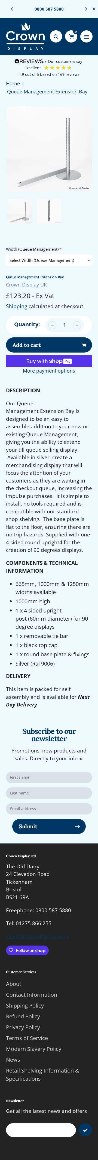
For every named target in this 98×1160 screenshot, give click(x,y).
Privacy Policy (23, 1027)
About (13, 984)
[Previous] (12, 9)
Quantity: (27, 324)
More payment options (49, 370)
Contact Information (31, 994)
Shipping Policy (25, 1005)
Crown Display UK (26, 284)
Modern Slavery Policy (33, 1049)
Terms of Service (27, 1038)
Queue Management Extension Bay (47, 91)
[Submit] (85, 1129)
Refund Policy (23, 1016)
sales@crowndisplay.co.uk (37, 936)
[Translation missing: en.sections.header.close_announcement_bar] (94, 9)
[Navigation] (86, 36)
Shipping (16, 306)
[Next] (85, 9)
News (13, 1059)
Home (13, 83)
